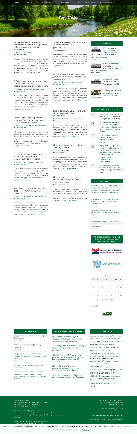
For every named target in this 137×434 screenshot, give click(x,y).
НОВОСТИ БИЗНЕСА (64, 2)
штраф (92, 386)
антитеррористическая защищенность (102, 344)
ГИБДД (92, 338)
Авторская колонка (107, 181)
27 (107, 300)
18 (98, 296)
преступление (110, 376)
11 (98, 292)
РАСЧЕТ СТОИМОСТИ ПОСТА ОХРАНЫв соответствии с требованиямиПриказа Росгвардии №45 (107, 239)
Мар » (98, 306)
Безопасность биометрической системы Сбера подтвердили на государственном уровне (28, 120)
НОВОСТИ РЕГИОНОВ (45, 2)
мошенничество (106, 358)
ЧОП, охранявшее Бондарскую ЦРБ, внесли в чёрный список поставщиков (69, 113)
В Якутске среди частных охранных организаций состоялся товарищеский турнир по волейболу (31, 83)
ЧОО (121, 342)
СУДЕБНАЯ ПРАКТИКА (107, 2)
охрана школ (97, 372)
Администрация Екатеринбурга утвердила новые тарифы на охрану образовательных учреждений (67, 339)
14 (112, 292)
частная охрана (103, 383)
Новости (28, 52)
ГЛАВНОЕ (17, 2)
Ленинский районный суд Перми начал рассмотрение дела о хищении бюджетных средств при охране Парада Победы (110, 126)
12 (102, 292)
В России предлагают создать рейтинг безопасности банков (66, 178)
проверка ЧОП (94, 379)
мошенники (94, 358)
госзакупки (109, 353)
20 (107, 296)
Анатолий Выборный (110, 336)
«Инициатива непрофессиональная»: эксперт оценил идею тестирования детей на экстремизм (107, 224)
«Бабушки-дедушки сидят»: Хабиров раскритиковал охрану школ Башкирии (68, 376)
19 (102, 296)
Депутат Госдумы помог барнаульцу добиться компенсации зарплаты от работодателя (69, 76)
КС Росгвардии (98, 338)
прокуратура (104, 378)
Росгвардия (103, 341)
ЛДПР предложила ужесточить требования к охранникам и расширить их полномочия (111, 116)
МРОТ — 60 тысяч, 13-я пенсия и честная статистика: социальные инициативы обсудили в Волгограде (67, 368)
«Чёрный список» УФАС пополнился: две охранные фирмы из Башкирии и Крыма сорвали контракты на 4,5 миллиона (67, 358)
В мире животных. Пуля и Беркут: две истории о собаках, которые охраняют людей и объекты (30, 356)
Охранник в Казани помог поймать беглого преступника (68, 43)
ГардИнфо (68, 17)
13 (107, 292)
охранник (110, 372)
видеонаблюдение (96, 353)
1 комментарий (59, 153)
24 (93, 300)
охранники (95, 376)
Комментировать (21, 55)
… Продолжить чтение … (32, 72)
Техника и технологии (38, 126)
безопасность (97, 347)
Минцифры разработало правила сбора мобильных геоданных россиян (29, 190)
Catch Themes (118, 419)
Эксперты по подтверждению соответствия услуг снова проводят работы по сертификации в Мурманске (30, 46)
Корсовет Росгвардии (110, 338)
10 (93, 292)
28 (112, 300)
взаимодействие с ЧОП (102, 351)
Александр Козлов (95, 336)
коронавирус (115, 356)
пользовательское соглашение (65, 430)
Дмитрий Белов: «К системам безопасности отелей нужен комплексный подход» (106, 212)
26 (102, 300)
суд (112, 378)
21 (112, 296)
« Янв (93, 306)
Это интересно (31, 331)
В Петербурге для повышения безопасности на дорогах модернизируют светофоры (28, 156)
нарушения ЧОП (97, 361)
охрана (100, 366)
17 (93, 296)
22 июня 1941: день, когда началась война (29, 365)
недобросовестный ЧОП (101, 364)
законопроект (94, 356)
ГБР (120, 336)
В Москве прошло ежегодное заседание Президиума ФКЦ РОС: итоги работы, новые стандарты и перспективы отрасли (105, 52)
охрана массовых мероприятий (114, 367)
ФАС (111, 342)
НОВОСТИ (28, 2)
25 (98, 300)
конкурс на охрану (104, 356)
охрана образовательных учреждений (106, 369)
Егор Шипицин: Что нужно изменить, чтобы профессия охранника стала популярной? (104, 201)
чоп (115, 382)
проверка (117, 376)
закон (116, 353)
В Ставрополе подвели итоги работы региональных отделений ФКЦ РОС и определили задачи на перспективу (106, 68)
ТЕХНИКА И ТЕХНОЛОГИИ (85, 2)
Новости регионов (76, 48)
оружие (93, 366)
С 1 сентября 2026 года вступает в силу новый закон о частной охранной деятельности (68, 348)
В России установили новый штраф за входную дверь (69, 146)
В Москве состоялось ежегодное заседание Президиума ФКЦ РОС (111, 81)
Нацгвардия (93, 342)
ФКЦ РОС (117, 342)
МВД (118, 338)
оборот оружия (113, 364)
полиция (102, 376)
